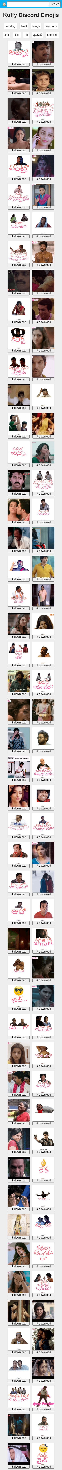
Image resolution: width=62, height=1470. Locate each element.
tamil (24, 26)
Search (54, 4)
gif (26, 34)
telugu (36, 26)
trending (11, 26)
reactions (51, 26)
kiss (16, 34)
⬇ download (18, 64)
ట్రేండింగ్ (37, 34)
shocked (52, 34)
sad (6, 34)
